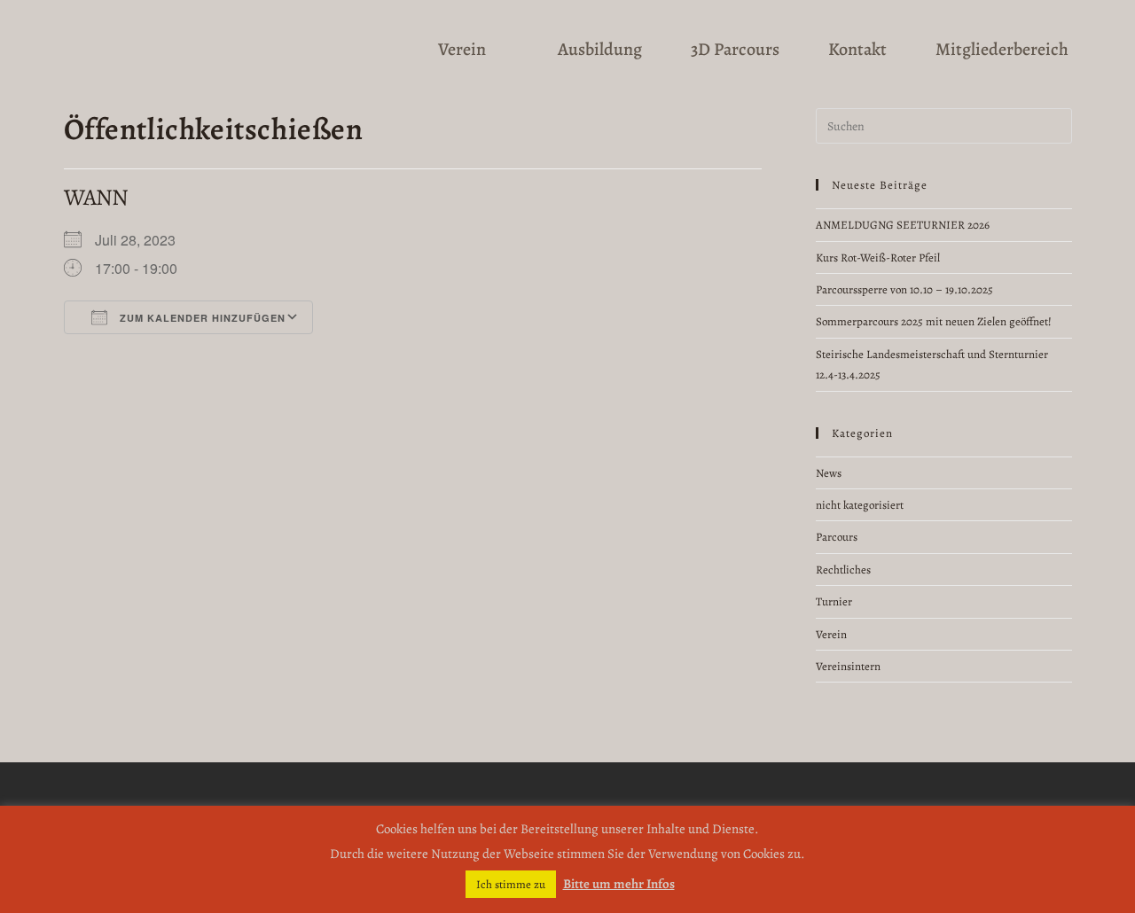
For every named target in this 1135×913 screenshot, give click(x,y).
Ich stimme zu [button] (510, 884)
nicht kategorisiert (860, 504)
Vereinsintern (848, 666)
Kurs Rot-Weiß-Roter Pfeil (878, 257)
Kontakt (857, 49)
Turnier (834, 601)
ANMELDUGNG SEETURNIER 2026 (903, 224)
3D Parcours (735, 49)
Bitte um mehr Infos (619, 884)
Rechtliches (843, 569)
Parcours (836, 536)
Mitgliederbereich (1001, 49)
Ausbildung (600, 49)
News (828, 472)
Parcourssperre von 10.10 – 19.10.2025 (904, 289)
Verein (462, 49)
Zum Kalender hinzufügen (201, 317)
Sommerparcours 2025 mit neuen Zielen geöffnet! (934, 321)
